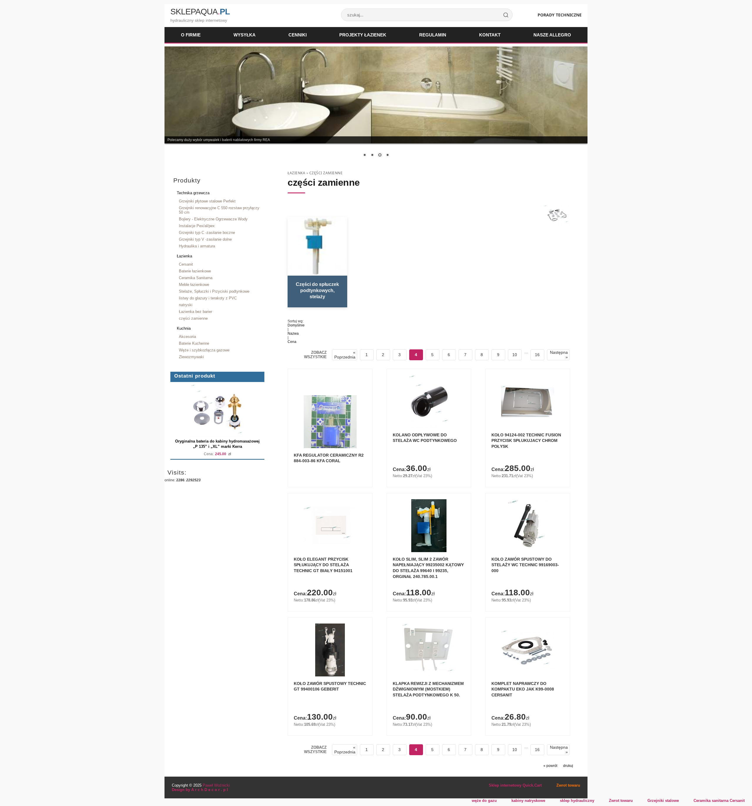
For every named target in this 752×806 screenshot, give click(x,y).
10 (514, 354)
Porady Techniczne (560, 15)
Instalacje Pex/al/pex (197, 226)
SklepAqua (200, 11)
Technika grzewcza (193, 193)
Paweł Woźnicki (216, 785)
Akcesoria (187, 336)
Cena (292, 342)
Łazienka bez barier (195, 311)
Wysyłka (245, 34)
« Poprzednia (344, 354)
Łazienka (184, 256)
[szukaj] (506, 15)
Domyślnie (296, 325)
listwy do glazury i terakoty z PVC (208, 298)
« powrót (550, 766)
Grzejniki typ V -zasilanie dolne (205, 239)
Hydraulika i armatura (197, 246)
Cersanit (186, 264)
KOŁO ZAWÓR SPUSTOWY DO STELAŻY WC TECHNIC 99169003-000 (525, 565)
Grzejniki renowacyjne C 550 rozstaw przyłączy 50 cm (219, 210)
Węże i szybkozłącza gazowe (204, 350)
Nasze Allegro (552, 34)
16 (537, 354)
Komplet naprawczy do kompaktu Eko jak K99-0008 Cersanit (522, 689)
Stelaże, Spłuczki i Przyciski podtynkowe (214, 291)
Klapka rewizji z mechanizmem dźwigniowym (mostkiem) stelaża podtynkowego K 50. (428, 689)
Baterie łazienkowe (195, 271)
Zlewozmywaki (191, 357)
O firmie (191, 34)
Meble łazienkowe (194, 284)
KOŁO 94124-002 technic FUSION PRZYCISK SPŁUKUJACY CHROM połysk (526, 441)
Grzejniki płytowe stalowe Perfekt (207, 201)
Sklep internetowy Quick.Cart (515, 785)
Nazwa (293, 333)
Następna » (559, 354)
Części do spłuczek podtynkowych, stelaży (317, 290)
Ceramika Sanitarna (195, 278)
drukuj (568, 766)
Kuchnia (184, 328)
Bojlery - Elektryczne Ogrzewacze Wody (213, 219)
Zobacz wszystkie (315, 354)
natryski (185, 305)
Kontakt (490, 34)
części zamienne (193, 318)
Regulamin (432, 34)
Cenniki (297, 34)
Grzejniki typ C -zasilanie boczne (207, 232)
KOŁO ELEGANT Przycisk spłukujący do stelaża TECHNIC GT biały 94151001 (323, 565)
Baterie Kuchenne (194, 343)
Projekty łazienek (362, 34)
